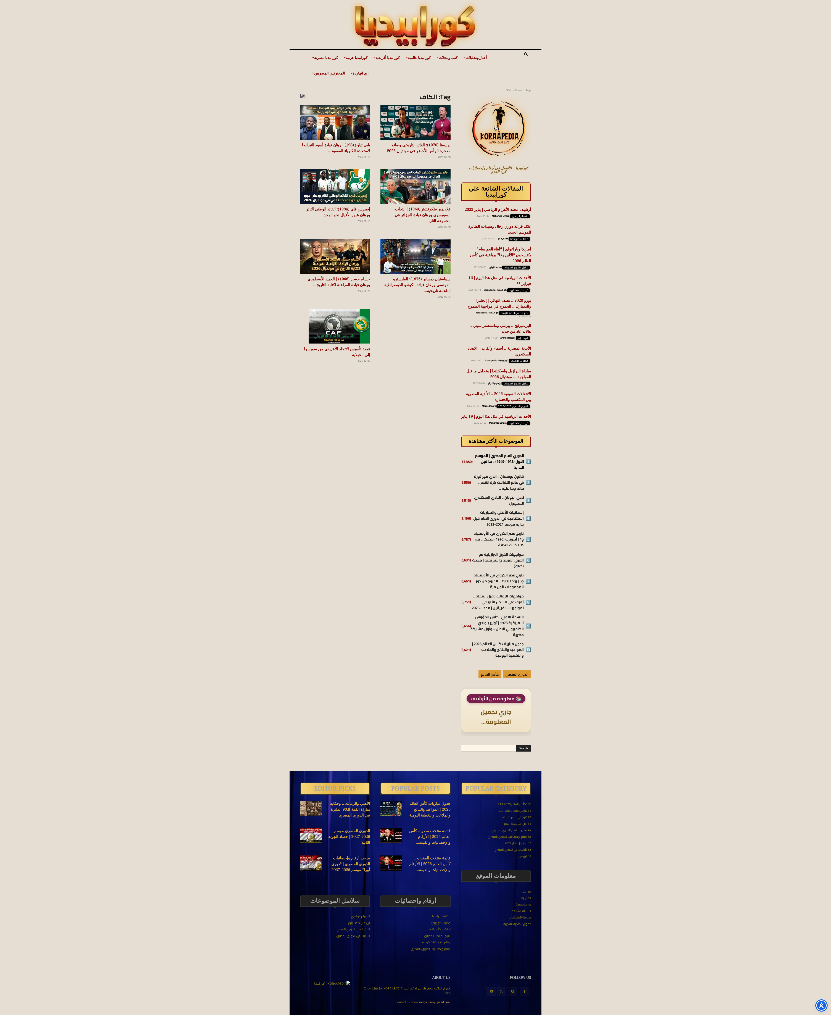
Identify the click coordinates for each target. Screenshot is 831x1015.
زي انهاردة (361, 73)
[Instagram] (513, 991)
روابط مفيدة (523, 904)
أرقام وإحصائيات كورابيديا (435, 942)
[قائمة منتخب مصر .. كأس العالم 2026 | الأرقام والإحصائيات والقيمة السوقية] (391, 835)
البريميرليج (522, 338)
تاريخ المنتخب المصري (437, 936)
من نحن (526, 891)
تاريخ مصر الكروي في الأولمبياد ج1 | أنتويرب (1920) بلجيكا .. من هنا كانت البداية (499, 539)
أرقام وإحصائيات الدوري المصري (431, 949)
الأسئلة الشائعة (521, 911)
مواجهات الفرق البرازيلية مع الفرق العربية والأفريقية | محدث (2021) (498, 560)
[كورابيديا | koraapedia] (415, 26)
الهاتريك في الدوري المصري (353, 929)
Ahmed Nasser (507, 338)
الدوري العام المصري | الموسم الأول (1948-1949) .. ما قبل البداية (499, 462)
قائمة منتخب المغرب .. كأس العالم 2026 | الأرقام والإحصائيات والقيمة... (430, 864)
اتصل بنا (526, 898)
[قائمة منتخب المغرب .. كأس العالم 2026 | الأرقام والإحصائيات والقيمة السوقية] (391, 863)
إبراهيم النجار (495, 383)
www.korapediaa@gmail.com (431, 1002)
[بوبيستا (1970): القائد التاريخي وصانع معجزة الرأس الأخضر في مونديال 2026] (415, 122)
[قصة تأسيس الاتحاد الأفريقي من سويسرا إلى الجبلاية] (335, 326)
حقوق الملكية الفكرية (517, 924)
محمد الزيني (495, 267)
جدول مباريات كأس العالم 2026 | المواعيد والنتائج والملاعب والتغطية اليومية (498, 650)
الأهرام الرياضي (520, 216)
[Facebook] (524, 991)
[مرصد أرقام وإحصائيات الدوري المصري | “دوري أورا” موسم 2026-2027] (311, 863)
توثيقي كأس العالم (439, 929)
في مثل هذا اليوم (518, 290)
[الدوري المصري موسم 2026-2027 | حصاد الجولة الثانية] (311, 835)
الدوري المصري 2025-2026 (513, 406)
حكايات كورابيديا (519, 361)
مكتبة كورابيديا (441, 916)
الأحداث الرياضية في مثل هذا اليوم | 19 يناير (496, 417)
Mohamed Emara (500, 216)
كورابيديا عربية (357, 57)
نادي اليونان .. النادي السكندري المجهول (499, 500)
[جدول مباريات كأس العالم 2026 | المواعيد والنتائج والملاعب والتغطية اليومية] (391, 808)
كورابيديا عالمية (419, 57)
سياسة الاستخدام (520, 917)
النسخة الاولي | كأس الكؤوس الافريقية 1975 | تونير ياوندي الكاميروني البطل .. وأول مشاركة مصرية (497, 626)
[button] (526, 55)
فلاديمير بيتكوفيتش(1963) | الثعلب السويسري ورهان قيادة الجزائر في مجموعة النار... (423, 215)
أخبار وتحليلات (476, 57)
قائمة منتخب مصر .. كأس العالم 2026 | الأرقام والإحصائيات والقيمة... (430, 837)
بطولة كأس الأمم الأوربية (514, 313)
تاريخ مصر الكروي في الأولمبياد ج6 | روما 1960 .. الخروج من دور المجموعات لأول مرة (499, 581)
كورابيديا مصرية (326, 57)
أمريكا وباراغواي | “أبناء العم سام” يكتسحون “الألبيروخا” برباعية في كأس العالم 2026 (500, 255)
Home (518, 90)
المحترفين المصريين (329, 73)
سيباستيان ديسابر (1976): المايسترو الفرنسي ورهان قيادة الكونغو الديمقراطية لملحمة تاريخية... (417, 285)
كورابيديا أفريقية (387, 57)
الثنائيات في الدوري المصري (353, 936)
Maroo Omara (489, 406)
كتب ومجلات (448, 57)
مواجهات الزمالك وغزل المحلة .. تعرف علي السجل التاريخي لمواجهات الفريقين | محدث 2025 (498, 602)
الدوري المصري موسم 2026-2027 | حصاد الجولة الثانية (349, 837)
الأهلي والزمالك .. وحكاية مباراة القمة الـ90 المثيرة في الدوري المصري (350, 809)
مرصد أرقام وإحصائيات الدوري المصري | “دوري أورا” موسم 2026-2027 (350, 864)
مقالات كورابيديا (519, 239)
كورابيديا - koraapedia (495, 290)
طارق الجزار (502, 238)
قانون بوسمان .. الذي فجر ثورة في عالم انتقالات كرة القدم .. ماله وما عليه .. (499, 482)
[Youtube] (491, 991)
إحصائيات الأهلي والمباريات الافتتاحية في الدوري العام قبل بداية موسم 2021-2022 (498, 518)
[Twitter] (501, 991)
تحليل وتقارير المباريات (516, 267)
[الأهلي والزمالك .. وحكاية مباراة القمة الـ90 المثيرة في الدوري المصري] (311, 808)
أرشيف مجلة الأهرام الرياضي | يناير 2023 (498, 210)
